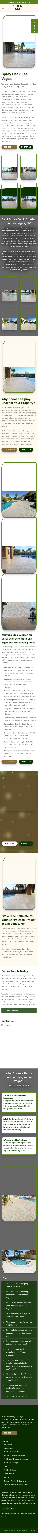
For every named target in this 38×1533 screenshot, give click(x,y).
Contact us (7, 1021)
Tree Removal (9, 1474)
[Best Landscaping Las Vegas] (19, 7)
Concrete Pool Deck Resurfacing (15, 1485)
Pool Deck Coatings (11, 1463)
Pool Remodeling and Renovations (16, 1459)
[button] (2, 7)
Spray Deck (8, 1444)
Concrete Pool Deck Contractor (15, 1481)
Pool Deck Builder (10, 1470)
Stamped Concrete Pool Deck (14, 1455)
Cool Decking (8, 1448)
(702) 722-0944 (25, 2)
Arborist (6, 1477)
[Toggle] (3, 1011)
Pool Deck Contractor (11, 1452)
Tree (5, 1466)
